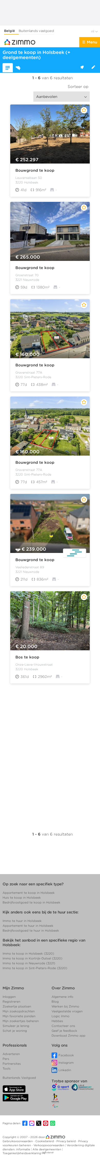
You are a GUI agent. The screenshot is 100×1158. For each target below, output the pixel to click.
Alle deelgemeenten (47, 1149)
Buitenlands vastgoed (36, 31)
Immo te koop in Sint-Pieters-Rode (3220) (35, 968)
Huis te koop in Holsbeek (22, 897)
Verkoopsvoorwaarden (49, 1145)
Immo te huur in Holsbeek (22, 921)
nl (93, 31)
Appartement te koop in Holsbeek (29, 893)
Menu (92, 42)
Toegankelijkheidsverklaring (22, 1153)
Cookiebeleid (45, 1141)
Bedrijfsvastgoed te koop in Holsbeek (31, 902)
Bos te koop (27, 657)
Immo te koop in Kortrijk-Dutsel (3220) (32, 958)
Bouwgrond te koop (34, 170)
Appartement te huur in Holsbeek (28, 926)
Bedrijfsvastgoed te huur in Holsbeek (31, 930)
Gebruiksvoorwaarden (18, 1141)
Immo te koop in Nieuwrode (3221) (29, 963)
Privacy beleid (66, 1141)
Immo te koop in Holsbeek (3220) (28, 953)
